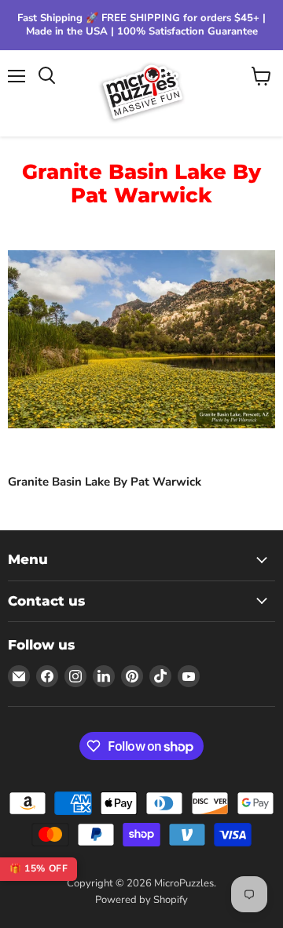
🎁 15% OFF (38, 868)
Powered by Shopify (141, 900)
